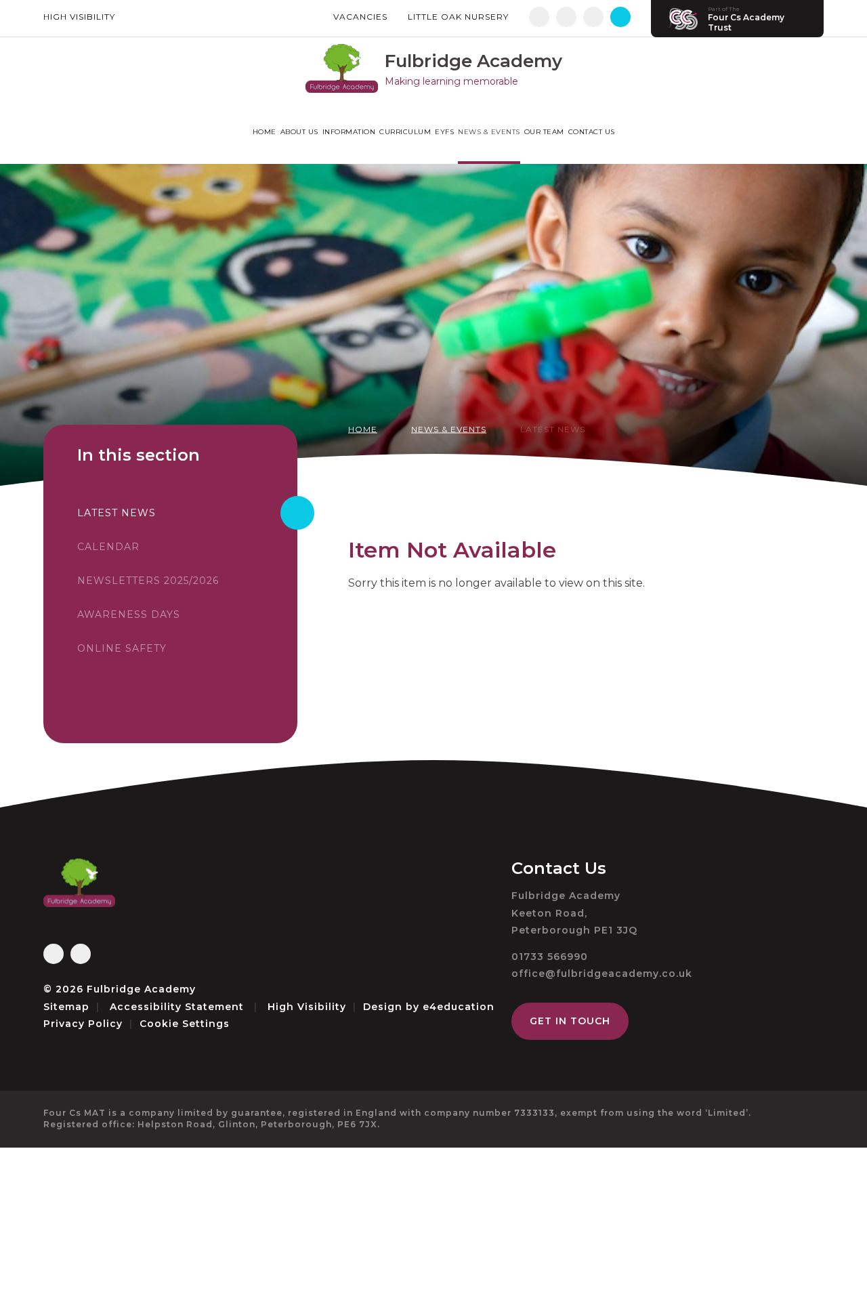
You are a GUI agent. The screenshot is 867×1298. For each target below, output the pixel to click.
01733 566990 (549, 956)
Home (362, 429)
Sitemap (66, 1007)
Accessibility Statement (177, 1007)
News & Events (448, 429)
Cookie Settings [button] (185, 1024)
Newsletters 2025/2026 (148, 580)
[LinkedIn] (593, 17)
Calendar (108, 547)
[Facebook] (539, 17)
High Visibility (79, 17)
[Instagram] (566, 17)
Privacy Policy (83, 1024)
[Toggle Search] (620, 17)
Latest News (552, 429)
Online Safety (122, 648)
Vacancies (360, 17)
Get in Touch (570, 1021)
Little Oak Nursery (458, 17)
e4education (458, 1007)
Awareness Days (128, 614)
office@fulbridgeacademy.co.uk (601, 973)
